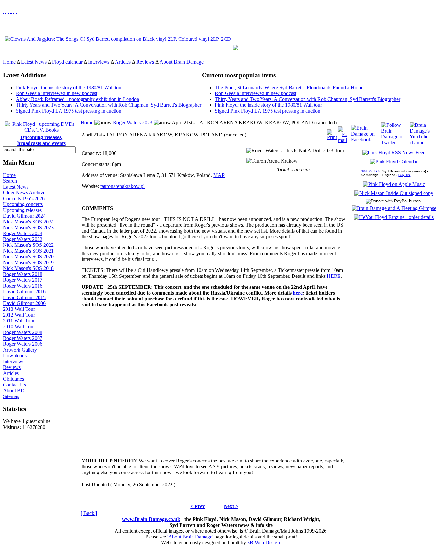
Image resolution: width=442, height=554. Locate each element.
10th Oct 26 (371, 171)
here (298, 293)
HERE (334, 276)
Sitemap (11, 396)
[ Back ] (89, 513)
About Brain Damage (182, 62)
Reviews (145, 62)
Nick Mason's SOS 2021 (28, 251)
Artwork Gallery (20, 350)
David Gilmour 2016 (24, 291)
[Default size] (13, 11)
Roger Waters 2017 (22, 280)
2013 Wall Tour (19, 309)
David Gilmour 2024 (24, 216)
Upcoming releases (22, 210)
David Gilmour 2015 (24, 297)
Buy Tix (404, 175)
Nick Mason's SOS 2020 (28, 256)
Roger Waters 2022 (22, 239)
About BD (14, 390)
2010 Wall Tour (19, 326)
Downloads (15, 355)
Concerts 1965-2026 (24, 198)
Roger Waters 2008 (22, 332)
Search (10, 181)
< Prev (197, 506)
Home (9, 62)
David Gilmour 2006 (24, 303)
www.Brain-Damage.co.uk (151, 519)
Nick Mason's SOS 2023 (28, 227)
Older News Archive (24, 192)
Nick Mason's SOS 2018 (28, 268)
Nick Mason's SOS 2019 (28, 262)
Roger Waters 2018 (22, 274)
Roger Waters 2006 (22, 344)
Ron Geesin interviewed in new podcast (56, 93)
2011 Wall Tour (19, 320)
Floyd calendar (67, 62)
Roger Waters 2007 (22, 338)
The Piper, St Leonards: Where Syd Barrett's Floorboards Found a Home (289, 87)
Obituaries (13, 379)
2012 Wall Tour (19, 315)
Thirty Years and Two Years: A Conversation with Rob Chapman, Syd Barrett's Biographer (108, 105)
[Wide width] (5, 11)
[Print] (332, 133)
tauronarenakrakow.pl (122, 186)
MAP (219, 175)
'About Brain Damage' (190, 536)
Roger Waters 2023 (22, 233)
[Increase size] (11, 11)
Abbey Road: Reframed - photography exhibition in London (77, 99)
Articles (123, 62)
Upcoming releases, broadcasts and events (41, 140)
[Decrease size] (16, 11)
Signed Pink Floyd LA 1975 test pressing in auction (68, 111)
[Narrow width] (8, 11)
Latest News (34, 62)
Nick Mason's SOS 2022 (28, 245)
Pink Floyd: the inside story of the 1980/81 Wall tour (69, 87)
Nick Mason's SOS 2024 (28, 221)
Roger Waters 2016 (22, 285)
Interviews (98, 62)
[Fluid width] (3, 11)
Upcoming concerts (23, 204)
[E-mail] (342, 133)
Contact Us (14, 384)
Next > (231, 506)
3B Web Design (263, 542)
